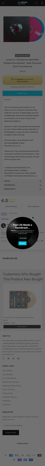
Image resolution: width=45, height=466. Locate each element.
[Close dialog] (33, 217)
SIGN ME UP (22, 243)
